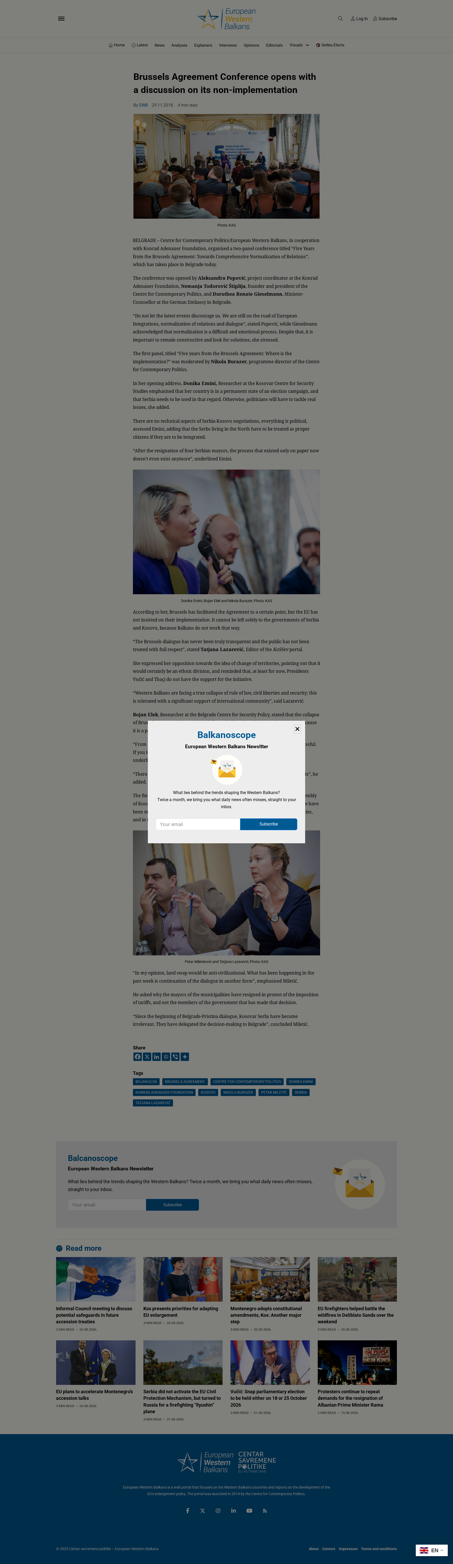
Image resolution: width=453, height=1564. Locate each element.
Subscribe (269, 824)
